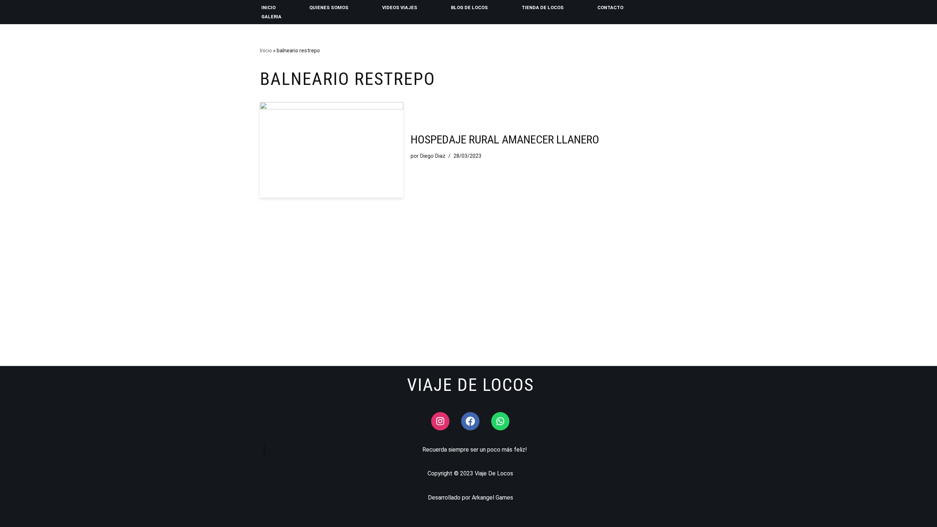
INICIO (268, 7)
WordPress (340, 517)
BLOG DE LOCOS (469, 7)
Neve (266, 517)
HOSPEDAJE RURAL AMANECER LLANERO (505, 139)
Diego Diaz (432, 156)
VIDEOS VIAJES (399, 7)
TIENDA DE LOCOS (543, 7)
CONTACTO (610, 7)
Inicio (266, 50)
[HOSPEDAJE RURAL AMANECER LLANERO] (331, 150)
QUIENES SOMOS (328, 7)
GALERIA (271, 16)
